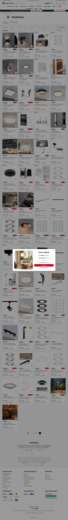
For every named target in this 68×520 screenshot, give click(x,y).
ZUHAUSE (44, 262)
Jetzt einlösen (44, 265)
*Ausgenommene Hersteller (43, 267)
